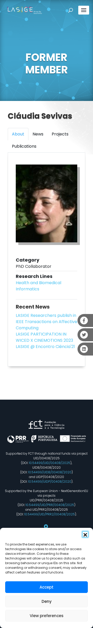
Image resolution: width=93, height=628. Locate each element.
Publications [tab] (24, 146)
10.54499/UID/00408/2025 (49, 463)
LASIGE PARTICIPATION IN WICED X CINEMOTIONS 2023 (44, 337)
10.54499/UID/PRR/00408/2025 (50, 505)
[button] (85, 534)
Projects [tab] (60, 134)
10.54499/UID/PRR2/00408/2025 (49, 514)
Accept (46, 587)
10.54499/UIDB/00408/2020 (50, 472)
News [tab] (38, 134)
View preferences (47, 615)
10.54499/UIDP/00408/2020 (49, 481)
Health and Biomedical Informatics (38, 286)
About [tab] (18, 134)
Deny (47, 601)
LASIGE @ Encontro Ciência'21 (45, 347)
